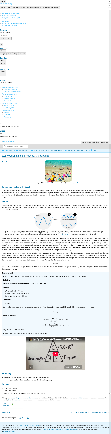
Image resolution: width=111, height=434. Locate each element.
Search (5, 146)
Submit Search (5, 38)
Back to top (5, 412)
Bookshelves (23, 150)
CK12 (9, 400)
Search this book (5, 32)
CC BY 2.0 (48, 183)
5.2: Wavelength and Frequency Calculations (23, 398)
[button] (7, 114)
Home (10, 150)
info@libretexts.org (9, 431)
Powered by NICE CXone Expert (29, 425)
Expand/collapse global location (108, 150)
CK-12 (81, 398)
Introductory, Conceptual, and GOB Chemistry (47, 150)
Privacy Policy (45, 429)
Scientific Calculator (10, 101)
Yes (23, 418)
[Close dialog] (1, 133)
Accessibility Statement (70, 429)
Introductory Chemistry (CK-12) (78, 150)
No (30, 418)
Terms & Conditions (56, 429)
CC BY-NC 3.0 (64, 234)
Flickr (78, 183)
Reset (3, 51)
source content (18, 400)
